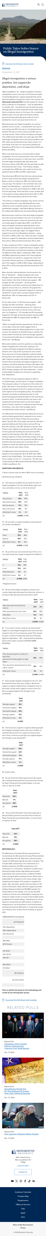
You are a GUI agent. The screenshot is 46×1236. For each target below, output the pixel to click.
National (6, 68)
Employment (23, 1200)
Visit (23, 1209)
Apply (23, 1213)
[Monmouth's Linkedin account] (33, 1181)
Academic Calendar (23, 1192)
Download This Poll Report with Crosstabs (20, 64)
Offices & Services (23, 1204)
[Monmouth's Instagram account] (21, 1181)
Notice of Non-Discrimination (23, 1225)
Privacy (23, 1228)
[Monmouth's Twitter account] (16, 1181)
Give (23, 1217)
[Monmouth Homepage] (10, 4)
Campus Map (23, 1196)
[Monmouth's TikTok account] (29, 1181)
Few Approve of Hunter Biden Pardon (21, 1134)
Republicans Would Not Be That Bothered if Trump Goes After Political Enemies (17, 1091)
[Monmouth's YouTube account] (12, 1181)
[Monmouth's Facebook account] (25, 1181)
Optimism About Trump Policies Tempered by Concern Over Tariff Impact (16, 1046)
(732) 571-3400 (23, 1166)
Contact (20, 1172)
